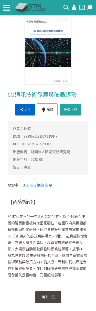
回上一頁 (48, 297)
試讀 (50, 109)
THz (33, 185)
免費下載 (70, 109)
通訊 (40, 185)
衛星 (48, 185)
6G (27, 185)
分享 (27, 109)
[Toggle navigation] (6, 7)
